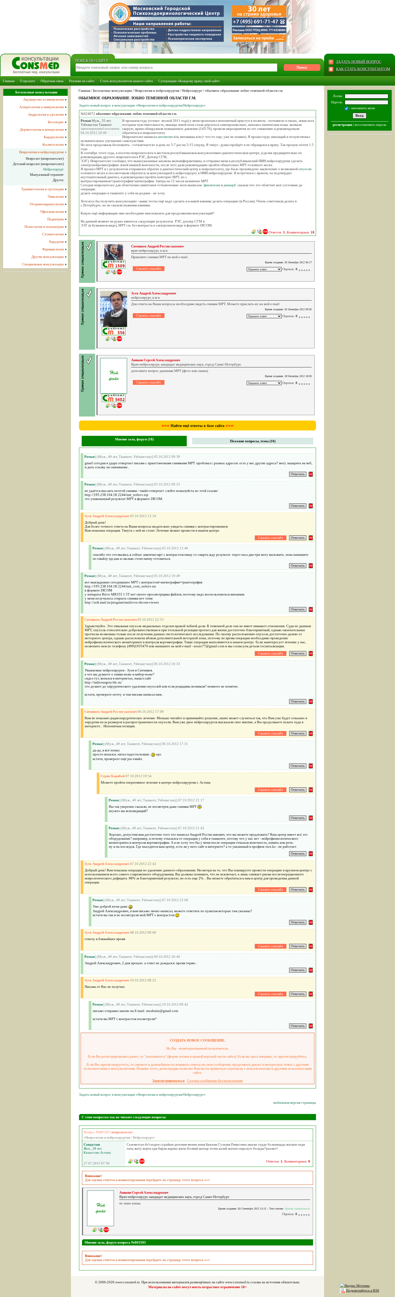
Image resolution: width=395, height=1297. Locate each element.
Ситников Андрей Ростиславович (157, 246)
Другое (58, 180)
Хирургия (56, 242)
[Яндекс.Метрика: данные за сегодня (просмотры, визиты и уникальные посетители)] (355, 1285)
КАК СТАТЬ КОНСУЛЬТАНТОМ (363, 69)
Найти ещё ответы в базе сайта (197, 426)
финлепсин (212, 185)
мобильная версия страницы (294, 1103)
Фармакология (53, 249)
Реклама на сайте (82, 81)
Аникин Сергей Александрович (155, 360)
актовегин (165, 137)
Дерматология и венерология (42, 129)
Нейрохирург (192, 91)
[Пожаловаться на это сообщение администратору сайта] (265, 231)
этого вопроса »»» (196, 1180)
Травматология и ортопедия (42, 189)
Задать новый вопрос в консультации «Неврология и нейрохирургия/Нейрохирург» (142, 105)
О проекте (27, 81)
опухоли (305, 169)
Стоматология (53, 234)
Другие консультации (47, 257)
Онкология (56, 197)
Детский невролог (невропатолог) (38, 164)
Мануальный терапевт (47, 175)
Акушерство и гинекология (43, 99)
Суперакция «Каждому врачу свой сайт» (189, 81)
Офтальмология (52, 212)
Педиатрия (55, 219)
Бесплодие (56, 122)
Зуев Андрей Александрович (153, 293)
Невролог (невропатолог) (45, 158)
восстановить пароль (370, 125)
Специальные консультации (43, 264)
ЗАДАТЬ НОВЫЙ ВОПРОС (358, 62)
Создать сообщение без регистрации (215, 1081)
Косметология (53, 145)
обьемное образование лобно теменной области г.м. (244, 91)
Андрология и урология (46, 114)
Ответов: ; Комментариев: (291, 232)
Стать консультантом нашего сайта (126, 81)
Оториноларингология (47, 204)
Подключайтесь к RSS (362, 1290)
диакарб (230, 185)
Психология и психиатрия (44, 227)
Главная (9, 81)
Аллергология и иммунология (41, 107)
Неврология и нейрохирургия (157, 91)
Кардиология (54, 137)
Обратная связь (52, 81)
